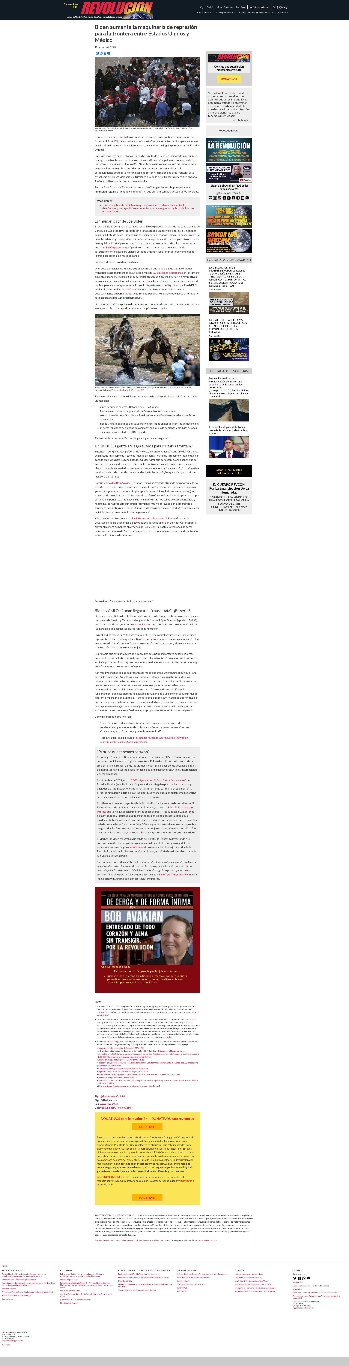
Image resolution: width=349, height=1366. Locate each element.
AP (96, 130)
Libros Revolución (125, 1281)
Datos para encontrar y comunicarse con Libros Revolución (315, 1292)
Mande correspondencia (302, 1286)
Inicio (219, 7)
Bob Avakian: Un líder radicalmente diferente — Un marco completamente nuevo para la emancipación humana (24, 1275)
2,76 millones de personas (168, 272)
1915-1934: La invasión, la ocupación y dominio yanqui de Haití (124, 1057)
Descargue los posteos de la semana (248, 1277)
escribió (126, 289)
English (210, 7)
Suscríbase (241, 7)
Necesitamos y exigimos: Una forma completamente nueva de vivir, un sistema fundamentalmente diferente (28, 1284)
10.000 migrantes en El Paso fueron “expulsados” (157, 780)
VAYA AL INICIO (229, 130)
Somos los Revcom (9, 1289)
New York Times (174, 874)
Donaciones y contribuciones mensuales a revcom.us (145, 1240)
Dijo (116, 141)
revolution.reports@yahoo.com (202, 1240)
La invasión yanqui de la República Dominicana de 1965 (121, 1060)
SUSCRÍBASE (181, 1291)
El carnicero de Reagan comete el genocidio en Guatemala (123, 1068)
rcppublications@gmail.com (303, 1308)
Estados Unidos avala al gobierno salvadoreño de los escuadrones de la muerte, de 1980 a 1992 (139, 1074)
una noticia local (136, 847)
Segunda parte (147, 971)
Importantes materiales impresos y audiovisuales (137, 1290)
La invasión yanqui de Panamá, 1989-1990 (115, 1077)
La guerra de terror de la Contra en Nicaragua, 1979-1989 (123, 1071)
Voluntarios (297, 1289)
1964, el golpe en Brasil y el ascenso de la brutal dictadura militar (125, 1086)
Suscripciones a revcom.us (107, 1240)
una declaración (142, 624)
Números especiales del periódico (253, 1284)
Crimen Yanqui (113, 1041)
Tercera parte (170, 971)
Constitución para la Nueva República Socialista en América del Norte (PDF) (86, 1295)
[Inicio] (107, 10)
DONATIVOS (182, 1288)
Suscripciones (298, 1282)
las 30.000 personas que (116, 247)
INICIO (5, 1266)
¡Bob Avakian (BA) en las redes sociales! (75, 1300)
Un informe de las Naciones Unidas (152, 518)
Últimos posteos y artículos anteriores (249, 1274)
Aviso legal (6, 1345)
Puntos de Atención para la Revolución (16, 1295)
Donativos (229, 7)
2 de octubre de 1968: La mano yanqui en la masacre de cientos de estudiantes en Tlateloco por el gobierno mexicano (148, 1054)
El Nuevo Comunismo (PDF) (70, 1291)
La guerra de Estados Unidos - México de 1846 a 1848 (121, 1048)
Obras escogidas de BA (69, 1280)
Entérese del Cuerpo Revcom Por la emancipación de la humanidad (27, 1292)
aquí (196, 1012)
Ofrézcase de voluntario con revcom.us (191, 1284)
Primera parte (124, 971)
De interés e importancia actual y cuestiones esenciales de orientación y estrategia (145, 1285)
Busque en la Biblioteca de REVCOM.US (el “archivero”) (255, 1291)
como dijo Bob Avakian (117, 482)
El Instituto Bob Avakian (69, 1303)
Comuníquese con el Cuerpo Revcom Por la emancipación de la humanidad (316, 1297)
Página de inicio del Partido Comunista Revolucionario (138, 1274)
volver (106, 1015)
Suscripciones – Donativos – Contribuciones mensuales (255, 1288)
